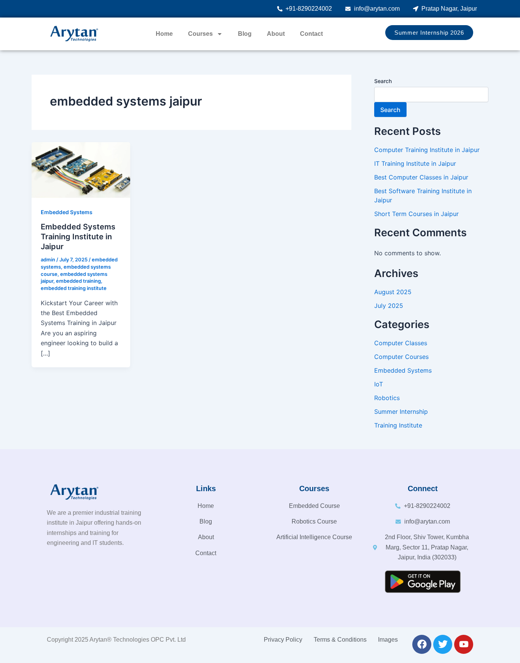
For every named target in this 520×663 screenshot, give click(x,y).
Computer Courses (401, 356)
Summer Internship (401, 411)
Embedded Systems (67, 212)
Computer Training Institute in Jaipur (427, 150)
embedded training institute (74, 288)
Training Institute (398, 425)
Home (164, 33)
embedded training (78, 281)
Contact (311, 33)
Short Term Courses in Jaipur (416, 214)
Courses (200, 33)
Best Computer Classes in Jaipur (421, 177)
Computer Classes (400, 343)
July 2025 (388, 305)
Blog (245, 33)
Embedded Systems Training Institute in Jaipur (78, 236)
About (276, 33)
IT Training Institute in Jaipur (415, 163)
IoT (378, 384)
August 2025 (393, 292)
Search (383, 81)
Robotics (387, 398)
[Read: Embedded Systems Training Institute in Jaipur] (81, 169)
